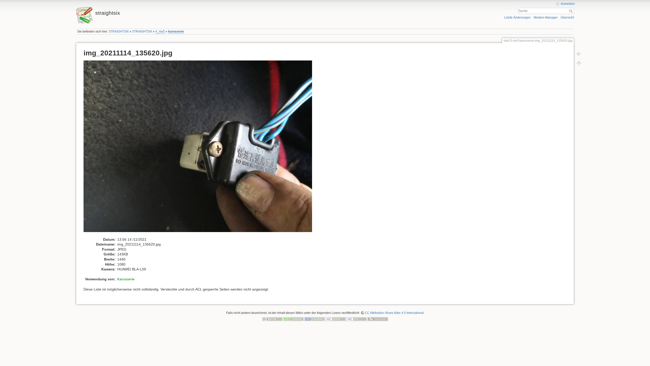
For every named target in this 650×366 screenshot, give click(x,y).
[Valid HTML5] (336, 319)
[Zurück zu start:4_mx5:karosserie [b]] (579, 54)
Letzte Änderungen (517, 17)
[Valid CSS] (357, 319)
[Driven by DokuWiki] (378, 319)
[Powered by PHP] (314, 319)
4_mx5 (160, 31)
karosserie (176, 31)
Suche (571, 11)
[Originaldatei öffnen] (200, 148)
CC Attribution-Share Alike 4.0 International (394, 313)
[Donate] (293, 319)
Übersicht (567, 17)
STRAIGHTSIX (119, 31)
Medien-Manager (546, 17)
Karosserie (126, 279)
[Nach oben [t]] (579, 63)
